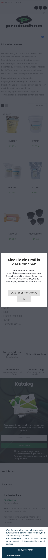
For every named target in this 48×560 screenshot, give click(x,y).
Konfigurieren (14, 555)
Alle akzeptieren (25, 550)
